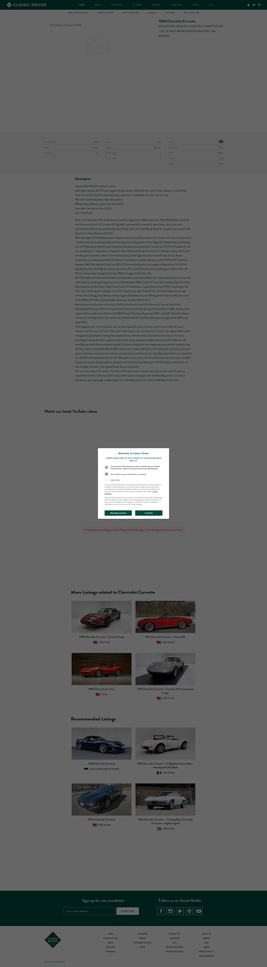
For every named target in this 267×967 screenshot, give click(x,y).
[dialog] (133, 483)
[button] (133, 480)
